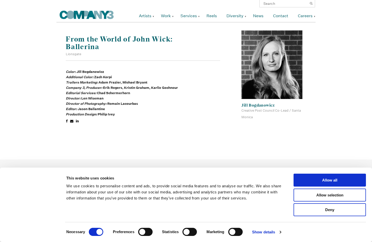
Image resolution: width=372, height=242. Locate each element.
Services (188, 15)
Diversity (234, 15)
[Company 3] (86, 14)
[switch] (145, 232)
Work (166, 15)
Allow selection (329, 195)
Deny (329, 210)
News (258, 15)
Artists (145, 15)
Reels (211, 15)
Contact (280, 15)
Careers (305, 15)
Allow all (329, 180)
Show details (263, 232)
